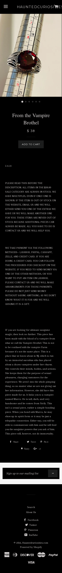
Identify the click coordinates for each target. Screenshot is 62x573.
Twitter (33, 525)
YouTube (33, 535)
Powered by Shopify (31, 547)
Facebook (33, 520)
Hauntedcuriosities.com (31, 7)
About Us (31, 512)
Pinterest (32, 530)
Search (31, 507)
